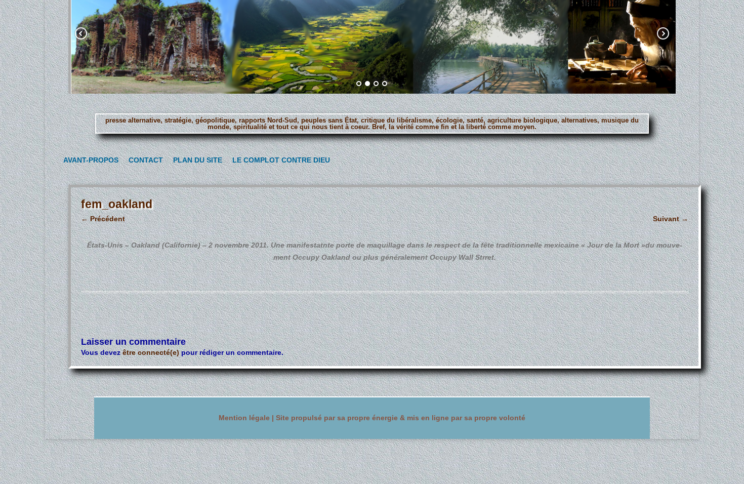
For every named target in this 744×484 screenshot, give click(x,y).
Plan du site (195, 160)
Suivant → (670, 219)
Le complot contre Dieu (276, 160)
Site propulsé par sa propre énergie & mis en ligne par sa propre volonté (400, 418)
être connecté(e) (150, 352)
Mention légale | (247, 418)
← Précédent (103, 219)
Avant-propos (88, 160)
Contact (144, 160)
